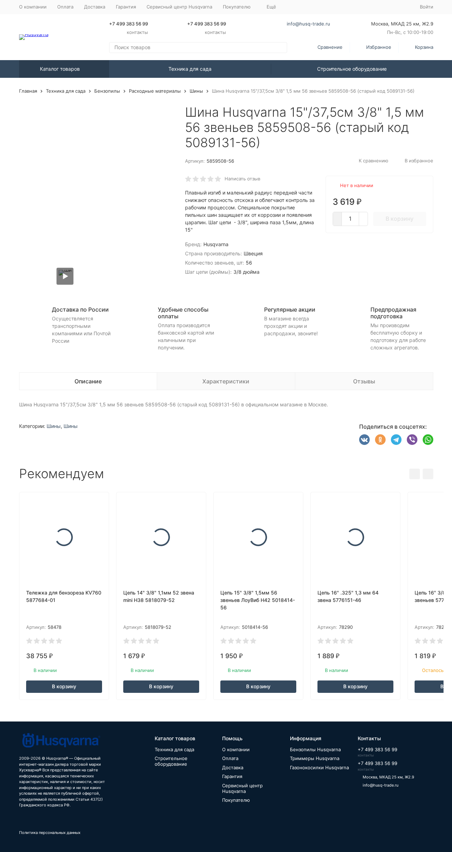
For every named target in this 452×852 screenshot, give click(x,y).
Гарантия (126, 7)
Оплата (65, 7)
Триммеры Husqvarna (314, 758)
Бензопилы (107, 91)
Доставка (94, 7)
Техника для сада (190, 69)
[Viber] (412, 439)
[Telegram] (396, 439)
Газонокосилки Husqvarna (319, 767)
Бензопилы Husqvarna (315, 749)
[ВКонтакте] (364, 439)
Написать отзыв (242, 178)
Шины (196, 91)
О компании (33, 7)
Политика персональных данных (50, 832)
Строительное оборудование (352, 69)
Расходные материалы (155, 91)
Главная (28, 91)
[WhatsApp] (428, 439)
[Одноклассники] (380, 439)
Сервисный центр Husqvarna (179, 7)
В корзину (400, 218)
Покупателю (236, 800)
